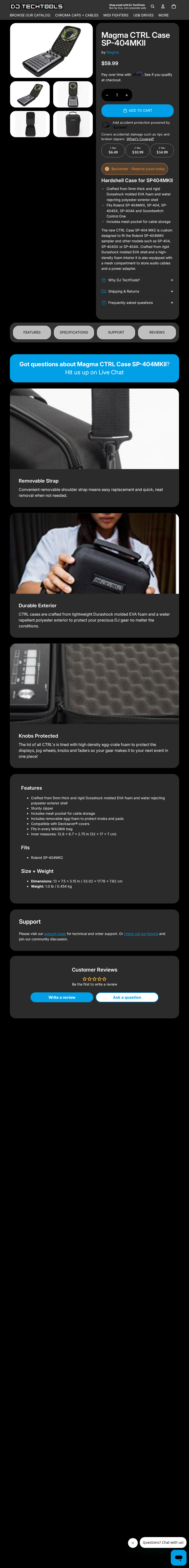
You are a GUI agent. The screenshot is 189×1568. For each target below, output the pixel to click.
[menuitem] (163, 15)
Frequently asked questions (130, 302)
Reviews (157, 332)
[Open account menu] (163, 6)
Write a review (62, 997)
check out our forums (141, 934)
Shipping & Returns (123, 291)
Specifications (74, 332)
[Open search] (152, 6)
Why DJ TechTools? (124, 280)
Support (116, 332)
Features (32, 332)
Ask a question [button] (127, 997)
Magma (113, 52)
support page (55, 934)
